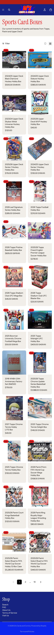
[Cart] (51, 10)
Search (5, 604)
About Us (6, 610)
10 (35, 582)
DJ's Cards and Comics (22, 626)
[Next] (41, 582)
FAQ (4, 607)
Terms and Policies (27, 631)
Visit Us (5, 615)
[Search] (9, 10)
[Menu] (3, 10)
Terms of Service (9, 613)
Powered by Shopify (38, 626)
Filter (7, 43)
